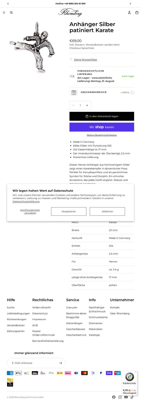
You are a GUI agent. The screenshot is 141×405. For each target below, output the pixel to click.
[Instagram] (120, 397)
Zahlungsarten (15, 331)
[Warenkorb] (137, 12)
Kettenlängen (74, 323)
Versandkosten (16, 325)
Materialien (95, 329)
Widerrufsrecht (41, 307)
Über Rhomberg (120, 313)
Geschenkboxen (75, 329)
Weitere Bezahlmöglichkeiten (102, 135)
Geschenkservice (76, 334)
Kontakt (115, 307)
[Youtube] (126, 397)
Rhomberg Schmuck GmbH (29, 397)
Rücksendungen (16, 319)
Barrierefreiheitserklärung (48, 340)
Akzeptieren (69, 211)
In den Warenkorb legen (103, 116)
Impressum (39, 319)
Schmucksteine (98, 317)
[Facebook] (114, 397)
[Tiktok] (132, 397)
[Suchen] (11, 12)
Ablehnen (107, 211)
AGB (35, 325)
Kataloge (94, 334)
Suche (10, 307)
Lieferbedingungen (18, 313)
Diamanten (95, 323)
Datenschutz (40, 313)
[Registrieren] (60, 363)
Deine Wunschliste (85, 59)
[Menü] (4, 12)
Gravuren (71, 307)
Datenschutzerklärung (26, 201)
